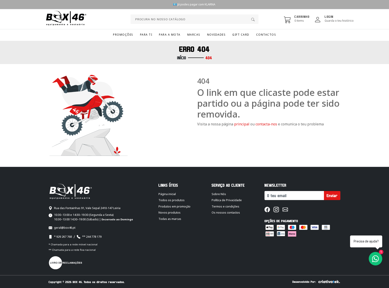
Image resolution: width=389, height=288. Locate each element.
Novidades (216, 35)
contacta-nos (267, 124)
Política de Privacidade (227, 200)
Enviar (332, 195)
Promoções (123, 35)
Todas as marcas (169, 219)
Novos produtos (169, 212)
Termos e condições (225, 206)
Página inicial (167, 194)
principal (241, 124)
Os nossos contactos (226, 212)
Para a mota (170, 35)
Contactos (266, 35)
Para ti (146, 35)
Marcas (193, 35)
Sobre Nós (219, 194)
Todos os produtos (171, 200)
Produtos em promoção (174, 206)
